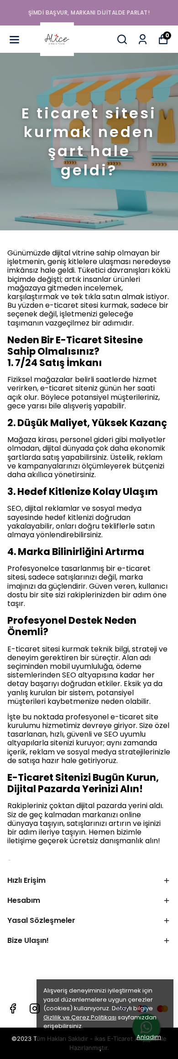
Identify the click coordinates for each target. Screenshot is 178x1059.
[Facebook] (12, 1008)
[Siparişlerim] (142, 39)
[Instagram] (34, 1008)
